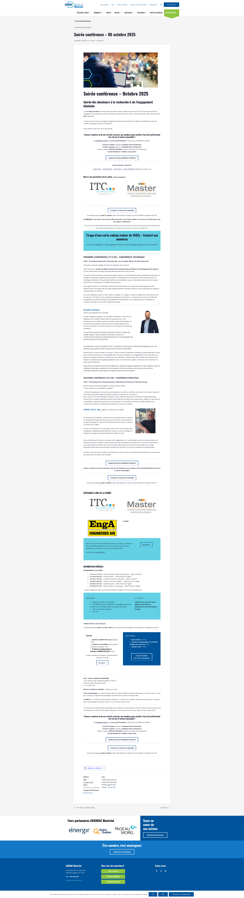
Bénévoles (153, 5)
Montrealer (128, 13)
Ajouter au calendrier (95, 768)
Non (163, 894)
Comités (108, 13)
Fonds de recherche (156, 13)
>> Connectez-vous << (101, 141)
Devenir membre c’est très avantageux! (141, 657)
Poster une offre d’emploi (138, 5)
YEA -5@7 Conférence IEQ (85, 808)
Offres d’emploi (122, 5)
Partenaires (141, 13)
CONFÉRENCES (107, 169)
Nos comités (113, 871)
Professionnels (87, 793)
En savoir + (146, 545)
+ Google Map (111, 787)
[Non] (242, 894)
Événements (97, 13)
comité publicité (99, 552)
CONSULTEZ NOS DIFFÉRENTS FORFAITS (122, 158)
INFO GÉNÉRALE (129, 169)
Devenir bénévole (113, 882)
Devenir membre (171, 13)
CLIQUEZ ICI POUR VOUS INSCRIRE (122, 210)
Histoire (117, 13)
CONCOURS (97, 169)
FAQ (112, 5)
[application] (90, 12)
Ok (153, 894)
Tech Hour (164, 808)
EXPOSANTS (118, 169)
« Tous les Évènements (82, 21)
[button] (161, 4)
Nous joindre (104, 5)
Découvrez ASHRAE (83, 13)
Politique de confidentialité (181, 894)
